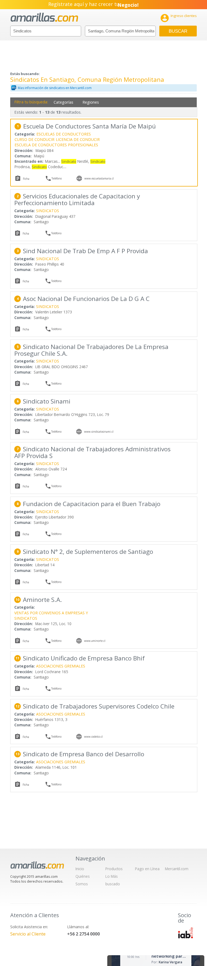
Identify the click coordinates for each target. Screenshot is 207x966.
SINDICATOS (47, 210)
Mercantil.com (176, 868)
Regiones (90, 102)
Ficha (26, 179)
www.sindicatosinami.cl (98, 431)
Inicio (79, 868)
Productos (114, 868)
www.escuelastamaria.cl (99, 178)
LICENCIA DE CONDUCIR (78, 139)
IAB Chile (185, 932)
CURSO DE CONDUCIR (34, 139)
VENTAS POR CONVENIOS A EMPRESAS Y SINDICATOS (51, 615)
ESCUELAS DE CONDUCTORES (63, 134)
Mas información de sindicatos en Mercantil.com (55, 88)
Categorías (63, 102)
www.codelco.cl (93, 736)
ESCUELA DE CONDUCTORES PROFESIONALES (56, 144)
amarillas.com (44, 17)
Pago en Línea (147, 868)
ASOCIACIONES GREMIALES (60, 666)
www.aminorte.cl (94, 641)
